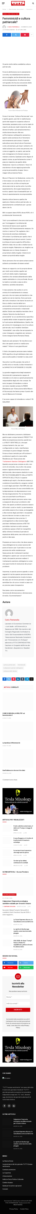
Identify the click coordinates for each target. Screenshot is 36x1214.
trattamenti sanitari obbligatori (13, 668)
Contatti (5, 1189)
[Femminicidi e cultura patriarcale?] (18, 49)
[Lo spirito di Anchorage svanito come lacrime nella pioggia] (7, 931)
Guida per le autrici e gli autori (12, 1186)
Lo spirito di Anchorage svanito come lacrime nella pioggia (22, 931)
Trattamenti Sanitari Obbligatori (14, 461)
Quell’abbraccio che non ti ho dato (13, 770)
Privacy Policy (14, 1209)
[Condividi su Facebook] (6, 35)
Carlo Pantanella (13, 27)
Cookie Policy (24, 1209)
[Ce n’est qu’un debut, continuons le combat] (7, 862)
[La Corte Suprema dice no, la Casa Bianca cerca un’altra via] (7, 921)
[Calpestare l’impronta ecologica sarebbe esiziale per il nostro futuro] (18, 886)
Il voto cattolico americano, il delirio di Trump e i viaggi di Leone (23, 828)
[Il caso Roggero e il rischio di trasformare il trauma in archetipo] (7, 840)
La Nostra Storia (7, 1161)
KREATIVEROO (18, 1205)
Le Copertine (6, 1173)
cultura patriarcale (9, 665)
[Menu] (3, 3)
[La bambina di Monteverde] (18, 731)
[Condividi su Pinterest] (25, 35)
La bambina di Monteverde (11, 743)
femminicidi (21, 665)
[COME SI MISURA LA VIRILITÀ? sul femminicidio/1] (18, 701)
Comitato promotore (9, 1169)
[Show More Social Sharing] (32, 35)
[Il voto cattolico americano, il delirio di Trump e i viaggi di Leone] (7, 828)
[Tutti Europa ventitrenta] (18, 3)
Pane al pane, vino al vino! (10, 14)
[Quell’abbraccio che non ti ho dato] (18, 758)
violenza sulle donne (10, 671)
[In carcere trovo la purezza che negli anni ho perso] (7, 852)
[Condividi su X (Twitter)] (16, 35)
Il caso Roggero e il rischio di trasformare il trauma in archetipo (23, 840)
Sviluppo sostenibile (9, 894)
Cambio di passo (7, 1182)
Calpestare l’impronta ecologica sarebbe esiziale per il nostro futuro (22, 1121)
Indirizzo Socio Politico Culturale (13, 1179)
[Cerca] (33, 3)
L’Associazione (7, 1176)
